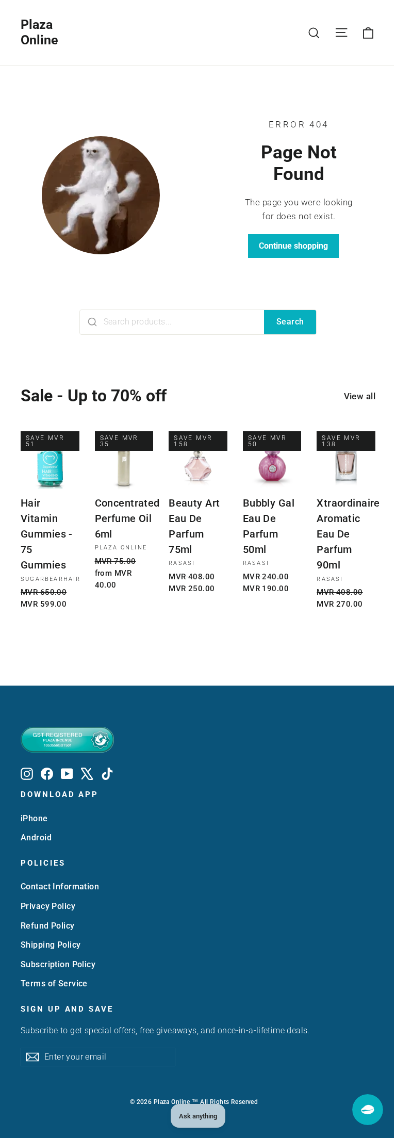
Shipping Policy (50, 945)
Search (290, 322)
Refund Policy (48, 926)
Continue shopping (293, 246)
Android (36, 837)
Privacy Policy (48, 906)
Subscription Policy (58, 964)
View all (359, 396)
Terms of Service (54, 983)
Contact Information (60, 886)
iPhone (34, 818)
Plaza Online (39, 32)
